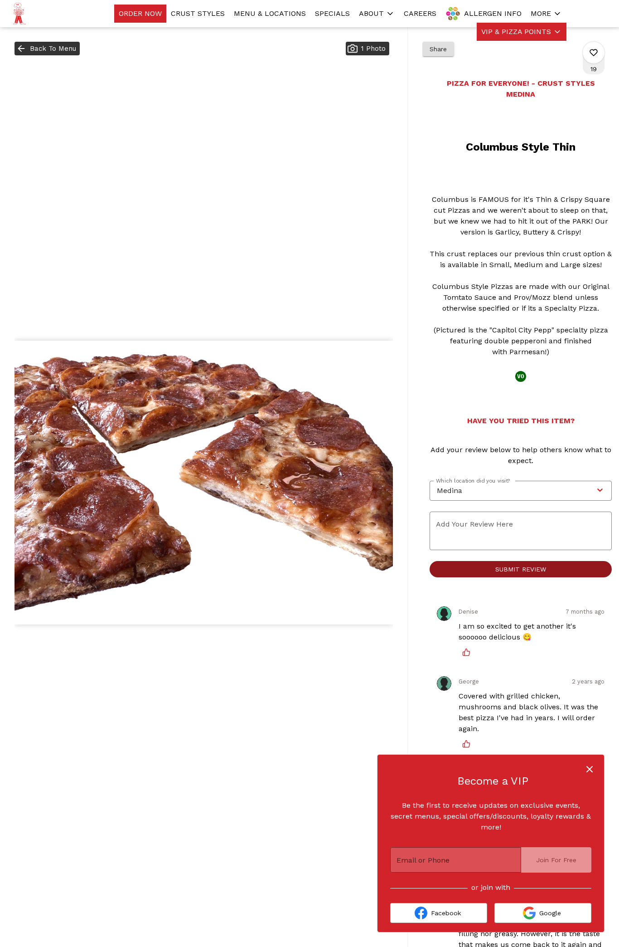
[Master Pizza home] (48, 13)
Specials (332, 13)
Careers (420, 13)
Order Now (140, 13)
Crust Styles (198, 13)
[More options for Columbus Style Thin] (593, 52)
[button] (376, 14)
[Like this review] (469, 652)
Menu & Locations (270, 13)
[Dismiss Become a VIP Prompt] (589, 769)
